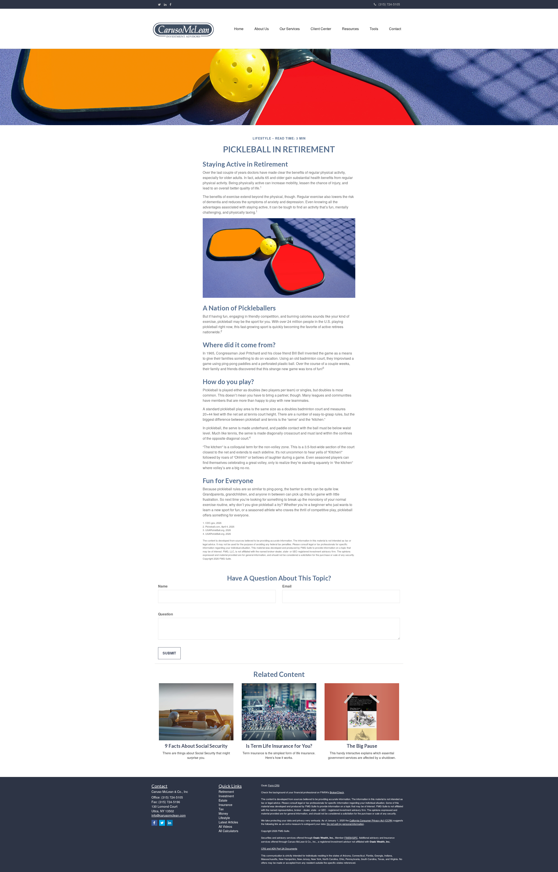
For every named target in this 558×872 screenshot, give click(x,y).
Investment (226, 796)
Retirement (226, 791)
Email (286, 586)
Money (223, 813)
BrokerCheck (337, 792)
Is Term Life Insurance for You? (279, 746)
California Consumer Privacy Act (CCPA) (371, 820)
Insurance (225, 804)
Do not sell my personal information (345, 824)
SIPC (355, 837)
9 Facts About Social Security (196, 746)
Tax (221, 809)
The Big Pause (362, 746)
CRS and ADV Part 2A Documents (279, 848)
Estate (223, 800)
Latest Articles (228, 822)
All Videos (225, 826)
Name (163, 586)
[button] (261, 29)
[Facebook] (170, 4)
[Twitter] (159, 4)
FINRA (348, 837)
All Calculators (228, 831)
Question (165, 614)
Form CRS (273, 785)
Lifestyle (224, 818)
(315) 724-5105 (389, 4)
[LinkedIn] (165, 4)
